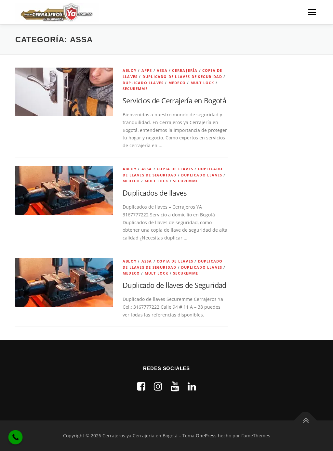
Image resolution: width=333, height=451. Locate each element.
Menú (312, 12)
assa (162, 70)
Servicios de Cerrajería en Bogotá (174, 100)
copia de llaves (175, 168)
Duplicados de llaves (155, 193)
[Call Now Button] (15, 437)
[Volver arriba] (305, 420)
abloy (130, 70)
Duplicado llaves (143, 82)
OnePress (206, 435)
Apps (146, 70)
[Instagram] (158, 386)
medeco (177, 82)
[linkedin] (192, 386)
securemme (135, 88)
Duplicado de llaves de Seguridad (174, 285)
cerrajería (184, 70)
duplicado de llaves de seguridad (182, 76)
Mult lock (202, 82)
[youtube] (175, 386)
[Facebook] (141, 386)
